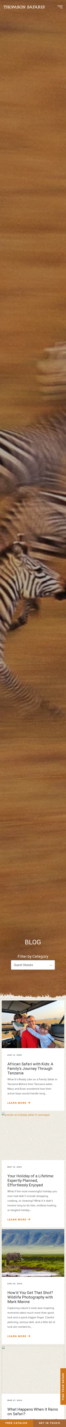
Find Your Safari (63, 1386)
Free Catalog (16, 1423)
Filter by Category (33, 956)
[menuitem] (26, 7)
